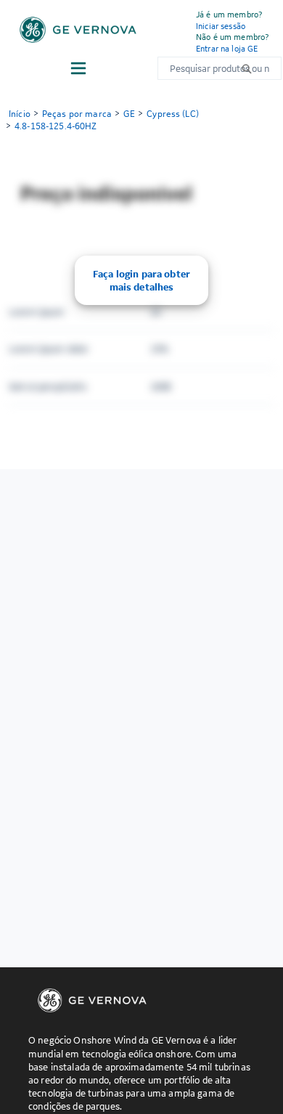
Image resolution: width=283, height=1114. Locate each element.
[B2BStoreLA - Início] (78, 30)
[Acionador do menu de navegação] (78, 68)
